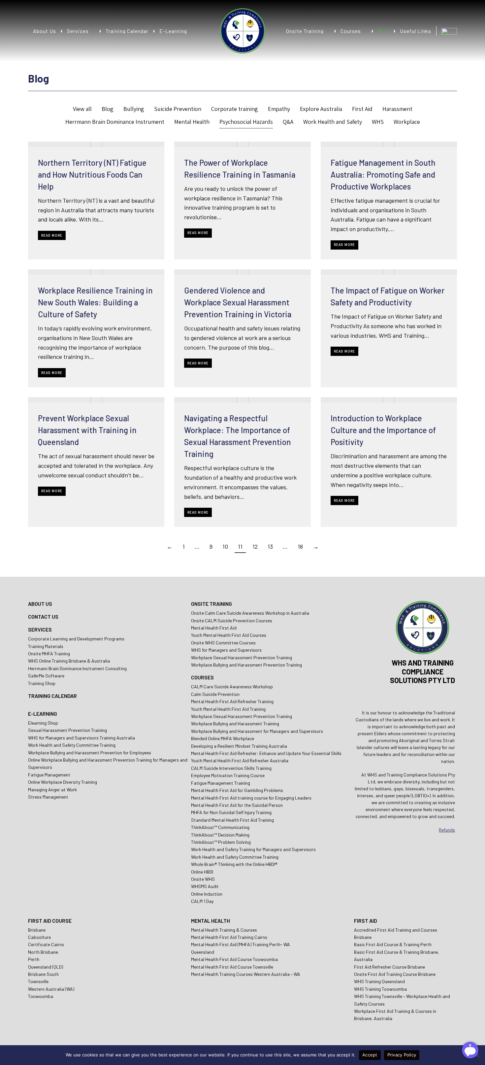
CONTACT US (43, 616)
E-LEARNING (42, 713)
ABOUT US (40, 604)
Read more (51, 235)
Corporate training (234, 109)
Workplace (407, 121)
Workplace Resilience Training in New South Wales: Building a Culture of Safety (95, 302)
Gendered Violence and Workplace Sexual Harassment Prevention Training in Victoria (237, 302)
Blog (107, 109)
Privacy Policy (401, 1054)
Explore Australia (321, 109)
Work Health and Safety (332, 121)
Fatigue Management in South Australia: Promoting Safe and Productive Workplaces (383, 174)
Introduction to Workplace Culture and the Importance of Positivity (383, 430)
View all (82, 109)
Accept (369, 1054)
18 (300, 546)
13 (270, 546)
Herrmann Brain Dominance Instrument (114, 121)
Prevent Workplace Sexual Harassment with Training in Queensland (87, 430)
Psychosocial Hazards (246, 121)
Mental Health (192, 121)
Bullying (133, 109)
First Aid (362, 109)
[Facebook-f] (422, 696)
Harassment (397, 109)
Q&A (288, 121)
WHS (378, 121)
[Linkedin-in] (441, 696)
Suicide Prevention (177, 109)
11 (240, 546)
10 (225, 546)
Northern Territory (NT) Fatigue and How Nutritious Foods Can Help (92, 174)
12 (255, 546)
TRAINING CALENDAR (52, 696)
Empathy (279, 109)
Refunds (447, 830)
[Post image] (96, 144)
